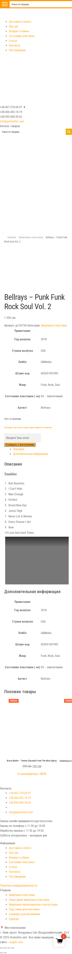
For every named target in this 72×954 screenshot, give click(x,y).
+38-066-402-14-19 (20, 798)
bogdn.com (16, 942)
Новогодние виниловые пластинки (29, 899)
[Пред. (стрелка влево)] (1, 952)
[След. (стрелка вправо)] (5, 952)
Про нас (13, 26)
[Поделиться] (5, 947)
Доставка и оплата (20, 21)
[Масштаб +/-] (12, 947)
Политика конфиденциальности (18, 885)
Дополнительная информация (30, 454)
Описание (18, 449)
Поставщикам (17, 50)
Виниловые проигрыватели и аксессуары (33, 904)
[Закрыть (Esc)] (1, 947)
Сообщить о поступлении (20, 444)
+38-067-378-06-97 (20, 793)
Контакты (14, 45)
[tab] (40, 449)
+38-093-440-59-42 (20, 802)
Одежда (14, 919)
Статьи (13, 41)
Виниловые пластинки (31, 237)
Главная (12, 237)
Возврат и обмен (19, 31)
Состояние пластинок (22, 36)
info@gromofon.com (12, 121)
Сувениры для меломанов (24, 914)
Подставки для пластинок (24, 909)
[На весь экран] (8, 947)
